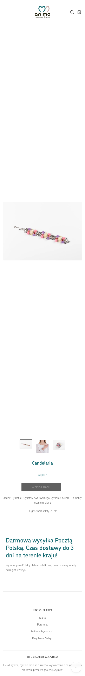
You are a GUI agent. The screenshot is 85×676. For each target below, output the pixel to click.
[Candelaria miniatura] (26, 444)
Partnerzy (42, 624)
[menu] (6, 12)
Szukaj (42, 617)
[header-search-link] (72, 12)
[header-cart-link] (79, 12)
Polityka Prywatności (42, 631)
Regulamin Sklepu (42, 638)
